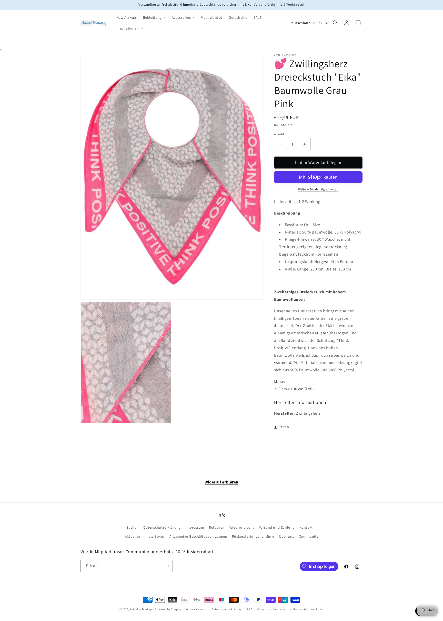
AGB (249, 609)
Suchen (132, 527)
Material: (293, 232)
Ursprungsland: (299, 261)
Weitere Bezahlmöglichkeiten (318, 189)
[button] (154, 17)
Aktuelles (132, 536)
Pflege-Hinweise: (300, 239)
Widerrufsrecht (241, 527)
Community (308, 536)
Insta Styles (155, 536)
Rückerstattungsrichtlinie (253, 536)
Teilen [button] (284, 426)
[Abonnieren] (167, 566)
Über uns (286, 536)
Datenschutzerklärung (161, 527)
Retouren (217, 527)
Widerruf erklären (221, 482)
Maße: (290, 269)
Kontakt (306, 527)
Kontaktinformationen (308, 609)
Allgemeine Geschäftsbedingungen (198, 536)
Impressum (194, 527)
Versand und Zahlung (277, 527)
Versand (262, 609)
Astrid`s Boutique (142, 609)
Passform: (294, 224)
